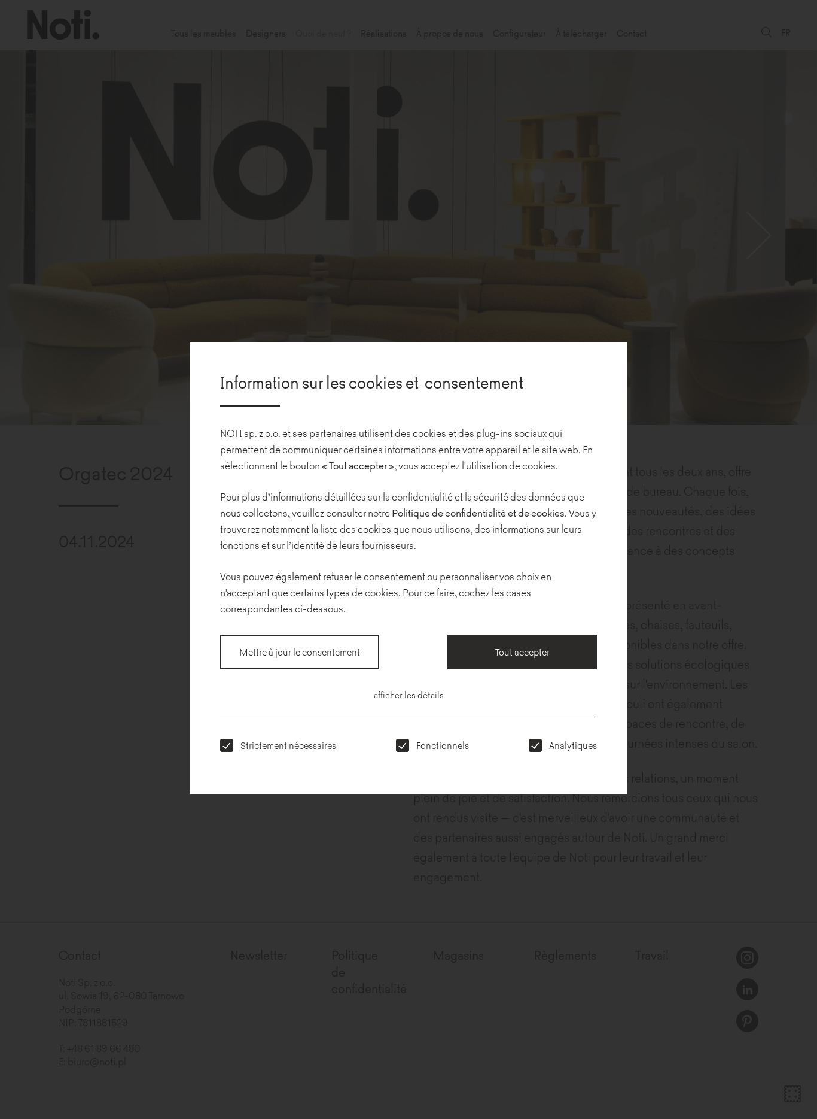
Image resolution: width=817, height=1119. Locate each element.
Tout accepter (522, 651)
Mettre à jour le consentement (299, 651)
